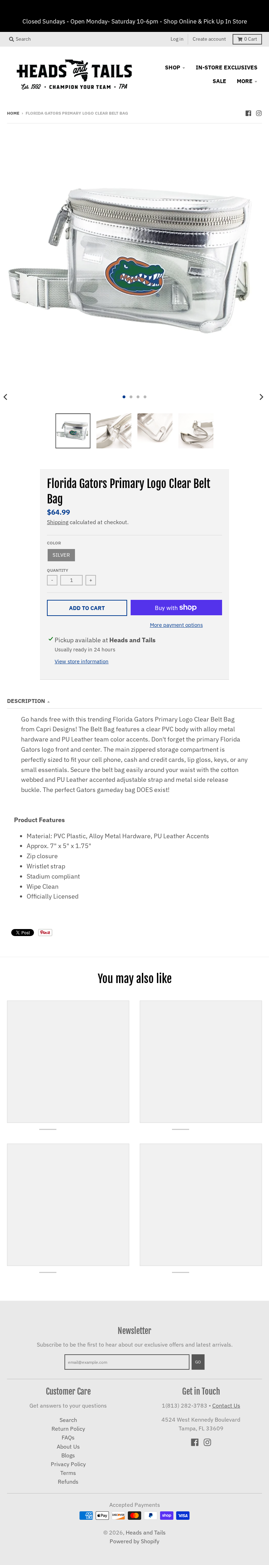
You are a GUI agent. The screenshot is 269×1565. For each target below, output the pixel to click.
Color (54, 543)
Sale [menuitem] (219, 80)
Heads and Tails (146, 1532)
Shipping (57, 522)
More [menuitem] (245, 80)
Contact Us (226, 1405)
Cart (250, 39)
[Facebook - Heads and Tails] (248, 112)
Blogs (68, 1455)
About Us (68, 1446)
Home (13, 113)
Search (68, 1419)
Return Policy (68, 1428)
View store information (82, 661)
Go (198, 1361)
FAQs (68, 1437)
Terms (68, 1472)
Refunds (68, 1481)
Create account (209, 39)
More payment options (176, 625)
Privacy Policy (68, 1464)
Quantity (57, 570)
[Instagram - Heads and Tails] (259, 112)
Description (26, 700)
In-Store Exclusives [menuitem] (226, 67)
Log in (177, 39)
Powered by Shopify (134, 1541)
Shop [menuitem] (172, 67)
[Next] (261, 397)
